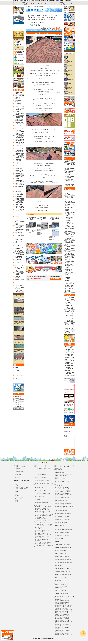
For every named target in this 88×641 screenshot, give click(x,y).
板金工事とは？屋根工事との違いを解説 (19, 106)
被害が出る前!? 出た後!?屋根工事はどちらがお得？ (70, 311)
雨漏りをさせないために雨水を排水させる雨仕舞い (63, 620)
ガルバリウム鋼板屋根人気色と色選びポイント (69, 174)
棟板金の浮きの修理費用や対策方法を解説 (19, 109)
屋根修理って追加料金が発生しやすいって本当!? (69, 324)
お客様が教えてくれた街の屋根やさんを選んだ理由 (23, 487)
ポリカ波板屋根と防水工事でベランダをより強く (70, 355)
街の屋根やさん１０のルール (19, 471)
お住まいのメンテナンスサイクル (60, 584)
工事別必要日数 (67, 246)
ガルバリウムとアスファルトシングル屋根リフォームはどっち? (19, 239)
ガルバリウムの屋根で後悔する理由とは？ (19, 245)
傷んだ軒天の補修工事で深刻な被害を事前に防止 (19, 123)
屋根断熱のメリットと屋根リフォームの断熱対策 (19, 280)
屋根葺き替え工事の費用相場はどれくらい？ (69, 199)
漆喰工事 (70, 65)
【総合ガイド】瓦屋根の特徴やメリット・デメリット (63, 504)
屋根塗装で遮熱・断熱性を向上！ (60, 553)
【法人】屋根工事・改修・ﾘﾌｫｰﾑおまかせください (70, 373)
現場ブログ (31, 6)
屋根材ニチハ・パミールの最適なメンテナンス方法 (70, 234)
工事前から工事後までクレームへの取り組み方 (69, 305)
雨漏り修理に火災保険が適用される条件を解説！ (69, 286)
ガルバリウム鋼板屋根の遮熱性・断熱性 (69, 172)
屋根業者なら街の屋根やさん (19, 497)
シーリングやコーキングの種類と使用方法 (19, 163)
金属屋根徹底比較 (58, 599)
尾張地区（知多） (18, 406)
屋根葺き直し (70, 79)
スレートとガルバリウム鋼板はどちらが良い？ (69, 161)
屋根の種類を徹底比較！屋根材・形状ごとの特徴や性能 (64, 506)
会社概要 (70, 3)
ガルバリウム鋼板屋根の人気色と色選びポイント (63, 501)
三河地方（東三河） (18, 398)
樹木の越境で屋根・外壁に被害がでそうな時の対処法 (70, 326)
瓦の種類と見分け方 (18, 204)
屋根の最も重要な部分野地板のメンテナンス (19, 216)
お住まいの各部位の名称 (19, 95)
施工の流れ (47, 3)
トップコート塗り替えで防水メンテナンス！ (19, 288)
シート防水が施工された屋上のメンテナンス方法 (19, 131)
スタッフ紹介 (17, 370)
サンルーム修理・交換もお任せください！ (69, 350)
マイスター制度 (17, 477)
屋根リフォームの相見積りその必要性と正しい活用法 (70, 300)
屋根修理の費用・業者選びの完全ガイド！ (19, 98)
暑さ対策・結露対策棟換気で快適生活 (61, 550)
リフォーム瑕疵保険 (18, 474)
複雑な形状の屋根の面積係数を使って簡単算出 (19, 176)
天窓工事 (70, 92)
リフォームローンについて (39, 512)
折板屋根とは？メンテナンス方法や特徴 (69, 226)
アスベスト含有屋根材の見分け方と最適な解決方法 (63, 562)
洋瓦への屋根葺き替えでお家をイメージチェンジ (19, 235)
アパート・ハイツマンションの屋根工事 (69, 368)
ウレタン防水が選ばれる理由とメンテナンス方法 (19, 128)
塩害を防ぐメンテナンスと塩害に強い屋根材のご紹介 (63, 609)
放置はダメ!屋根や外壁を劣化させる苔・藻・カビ (19, 230)
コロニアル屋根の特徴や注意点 (68, 220)
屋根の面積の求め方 (18, 173)
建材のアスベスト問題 (19, 212)
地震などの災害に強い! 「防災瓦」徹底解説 (69, 270)
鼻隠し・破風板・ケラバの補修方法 (19, 114)
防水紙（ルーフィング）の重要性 (60, 590)
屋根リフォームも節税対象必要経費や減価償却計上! (70, 375)
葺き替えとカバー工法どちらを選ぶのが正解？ (69, 207)
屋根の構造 (17, 111)
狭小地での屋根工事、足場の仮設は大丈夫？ (62, 487)
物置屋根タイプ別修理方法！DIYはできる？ (69, 347)
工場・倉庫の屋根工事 (69, 365)
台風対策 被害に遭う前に (39, 489)
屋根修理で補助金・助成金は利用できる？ (69, 291)
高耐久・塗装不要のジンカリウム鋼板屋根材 (19, 254)
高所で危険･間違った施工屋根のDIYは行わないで (19, 257)
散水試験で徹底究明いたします (40, 487)
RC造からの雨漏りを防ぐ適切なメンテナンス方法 (19, 265)
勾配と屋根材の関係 (18, 196)
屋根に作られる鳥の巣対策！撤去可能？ (69, 363)
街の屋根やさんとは (18, 468)
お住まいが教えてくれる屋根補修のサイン (69, 205)
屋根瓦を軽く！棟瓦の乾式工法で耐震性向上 (69, 265)
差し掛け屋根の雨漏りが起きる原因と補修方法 (19, 186)
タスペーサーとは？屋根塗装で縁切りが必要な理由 (63, 529)
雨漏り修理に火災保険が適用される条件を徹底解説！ (63, 634)
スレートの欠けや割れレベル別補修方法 (69, 218)
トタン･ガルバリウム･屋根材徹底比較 (19, 242)
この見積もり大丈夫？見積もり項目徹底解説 (69, 308)
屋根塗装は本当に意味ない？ (18, 101)
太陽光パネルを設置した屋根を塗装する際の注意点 (43, 542)
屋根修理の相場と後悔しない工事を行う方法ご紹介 (43, 506)
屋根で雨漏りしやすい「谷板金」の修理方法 (19, 202)
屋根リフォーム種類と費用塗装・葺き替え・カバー (70, 213)
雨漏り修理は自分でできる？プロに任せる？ (19, 103)
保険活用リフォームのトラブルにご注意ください (70, 329)
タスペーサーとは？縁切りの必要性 (18, 125)
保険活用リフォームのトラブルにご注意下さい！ (63, 606)
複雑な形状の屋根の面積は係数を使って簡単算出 (63, 547)
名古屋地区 (17, 400)
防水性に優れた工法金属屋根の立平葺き (18, 165)
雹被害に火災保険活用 (58, 631)
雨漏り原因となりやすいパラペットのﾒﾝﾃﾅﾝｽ (19, 134)
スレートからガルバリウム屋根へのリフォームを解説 (70, 164)
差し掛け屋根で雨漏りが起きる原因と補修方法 (62, 618)
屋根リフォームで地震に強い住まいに (41, 490)
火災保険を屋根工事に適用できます (40, 492)
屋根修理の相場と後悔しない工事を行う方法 (69, 197)
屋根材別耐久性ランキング (18, 224)
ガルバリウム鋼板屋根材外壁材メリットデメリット (70, 182)
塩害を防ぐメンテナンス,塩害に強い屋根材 (19, 227)
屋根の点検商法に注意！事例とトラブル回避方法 (69, 318)
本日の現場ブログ (18, 485)
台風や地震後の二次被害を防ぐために (69, 262)
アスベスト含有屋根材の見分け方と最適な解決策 (19, 210)
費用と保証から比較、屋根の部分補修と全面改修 (70, 202)
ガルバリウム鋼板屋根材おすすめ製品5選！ (69, 177)
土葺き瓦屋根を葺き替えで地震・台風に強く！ (19, 151)
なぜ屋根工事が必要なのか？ (69, 191)
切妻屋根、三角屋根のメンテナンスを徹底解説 (19, 184)
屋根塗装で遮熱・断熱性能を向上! (69, 280)
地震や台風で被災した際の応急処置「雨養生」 (19, 168)
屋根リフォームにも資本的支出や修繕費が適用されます (44, 514)
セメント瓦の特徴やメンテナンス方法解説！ (19, 145)
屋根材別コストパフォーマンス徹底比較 (19, 221)
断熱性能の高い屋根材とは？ (17, 277)
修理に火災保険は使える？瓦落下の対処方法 (70, 259)
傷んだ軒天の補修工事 (58, 580)
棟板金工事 (70, 83)
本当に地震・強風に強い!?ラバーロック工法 (62, 615)
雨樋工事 (70, 70)
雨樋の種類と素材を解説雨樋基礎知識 (19, 282)
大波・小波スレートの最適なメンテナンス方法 (19, 157)
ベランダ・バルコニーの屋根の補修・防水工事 (42, 493)
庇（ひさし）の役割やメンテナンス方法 (19, 268)
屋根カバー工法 (71, 61)
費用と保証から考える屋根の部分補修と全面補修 (43, 515)
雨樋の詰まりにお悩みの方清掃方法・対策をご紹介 (70, 357)
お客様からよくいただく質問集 (60, 478)
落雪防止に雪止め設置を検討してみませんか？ (42, 530)
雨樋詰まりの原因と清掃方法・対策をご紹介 (42, 536)
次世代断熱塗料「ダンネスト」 (67, 278)
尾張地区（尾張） (18, 404)
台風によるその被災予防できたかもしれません (70, 254)
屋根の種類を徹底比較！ (67, 210)
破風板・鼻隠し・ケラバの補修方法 (61, 522)
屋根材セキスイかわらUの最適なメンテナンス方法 (69, 236)
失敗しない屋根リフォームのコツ (69, 194)
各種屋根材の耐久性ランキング (60, 595)
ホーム (17, 3)
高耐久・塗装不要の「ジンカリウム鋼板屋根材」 (63, 568)
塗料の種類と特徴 (69, 385)
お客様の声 (40, 3)
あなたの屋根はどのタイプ (59, 471)
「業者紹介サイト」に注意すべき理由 (69, 332)
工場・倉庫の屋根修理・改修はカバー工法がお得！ (70, 352)
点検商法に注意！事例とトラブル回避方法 (42, 480)
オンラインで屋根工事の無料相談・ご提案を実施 (69, 297)
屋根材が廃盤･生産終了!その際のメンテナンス (19, 233)
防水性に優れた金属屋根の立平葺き (61, 603)
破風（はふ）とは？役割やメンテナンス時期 (19, 291)
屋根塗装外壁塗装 (70, 88)
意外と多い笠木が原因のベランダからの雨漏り (19, 120)
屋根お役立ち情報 (68, 251)
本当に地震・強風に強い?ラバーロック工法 (19, 171)
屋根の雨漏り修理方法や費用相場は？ (19, 262)
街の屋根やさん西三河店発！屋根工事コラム (22, 488)
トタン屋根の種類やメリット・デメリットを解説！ (63, 513)
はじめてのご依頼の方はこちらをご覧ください (42, 468)
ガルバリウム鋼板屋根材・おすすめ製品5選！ (62, 491)
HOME (27, 6)
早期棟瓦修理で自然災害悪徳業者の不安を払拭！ (19, 154)
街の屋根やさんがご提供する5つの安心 (24, 3)
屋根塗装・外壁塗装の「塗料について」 (61, 475)
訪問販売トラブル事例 (69, 315)
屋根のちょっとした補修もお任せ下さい (41, 477)
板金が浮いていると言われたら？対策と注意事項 (70, 321)
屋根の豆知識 (17, 218)
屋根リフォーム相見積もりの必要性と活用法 (42, 509)
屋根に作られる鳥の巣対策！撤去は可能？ (42, 539)
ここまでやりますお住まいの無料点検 (62, 3)
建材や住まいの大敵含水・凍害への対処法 (19, 194)
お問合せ (16, 378)
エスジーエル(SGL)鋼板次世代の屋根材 (19, 248)
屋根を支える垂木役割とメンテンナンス (19, 260)
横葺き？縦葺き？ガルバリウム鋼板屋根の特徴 (70, 180)
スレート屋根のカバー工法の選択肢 (70, 215)
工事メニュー (55, 3)
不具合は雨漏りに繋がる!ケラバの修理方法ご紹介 (19, 117)
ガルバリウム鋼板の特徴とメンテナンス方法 (19, 251)
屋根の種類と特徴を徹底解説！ (18, 93)
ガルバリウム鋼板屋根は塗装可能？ (69, 169)
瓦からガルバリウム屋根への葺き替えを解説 (69, 166)
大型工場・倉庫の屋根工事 (39, 496)
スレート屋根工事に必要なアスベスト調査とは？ (19, 285)
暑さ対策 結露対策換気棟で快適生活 (18, 191)
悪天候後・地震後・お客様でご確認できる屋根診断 (63, 474)
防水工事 (70, 74)
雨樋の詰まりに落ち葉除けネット (40, 537)
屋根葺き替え (70, 57)
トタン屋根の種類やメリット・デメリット (69, 223)
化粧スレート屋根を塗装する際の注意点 (68, 231)
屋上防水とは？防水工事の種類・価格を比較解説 (19, 140)
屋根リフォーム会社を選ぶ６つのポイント (70, 249)
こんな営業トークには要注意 (69, 313)
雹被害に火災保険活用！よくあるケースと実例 (69, 288)
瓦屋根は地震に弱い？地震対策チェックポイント (70, 267)
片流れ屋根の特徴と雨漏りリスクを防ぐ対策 (19, 181)
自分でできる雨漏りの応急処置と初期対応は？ (69, 283)
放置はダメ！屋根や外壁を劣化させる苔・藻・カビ (63, 611)
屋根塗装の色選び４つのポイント (68, 275)
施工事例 (32, 3)
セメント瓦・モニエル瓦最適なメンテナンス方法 (19, 148)
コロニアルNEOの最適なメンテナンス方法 (69, 239)
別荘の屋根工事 (67, 370)
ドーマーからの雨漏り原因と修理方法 (19, 271)
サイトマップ (17, 381)
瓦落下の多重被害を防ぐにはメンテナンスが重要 (69, 257)
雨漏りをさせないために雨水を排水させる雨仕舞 (19, 199)
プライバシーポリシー (19, 375)
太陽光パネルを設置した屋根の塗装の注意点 (69, 228)
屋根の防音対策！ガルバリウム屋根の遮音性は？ (70, 185)
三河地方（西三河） (18, 396)
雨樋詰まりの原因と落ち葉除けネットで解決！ (70, 360)
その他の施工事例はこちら (58, 240)
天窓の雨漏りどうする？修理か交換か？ (19, 274)
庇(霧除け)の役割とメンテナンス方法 (18, 160)
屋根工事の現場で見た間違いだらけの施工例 (69, 273)
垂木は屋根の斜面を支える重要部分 (40, 518)
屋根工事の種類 (69, 53)
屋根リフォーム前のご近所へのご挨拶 (68, 303)
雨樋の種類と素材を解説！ (39, 540)
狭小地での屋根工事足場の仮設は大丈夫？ (69, 242)
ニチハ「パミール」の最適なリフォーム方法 (62, 481)
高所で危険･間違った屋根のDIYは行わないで (62, 571)
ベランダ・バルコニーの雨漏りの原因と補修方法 (19, 143)
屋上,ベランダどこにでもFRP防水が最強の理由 (19, 137)
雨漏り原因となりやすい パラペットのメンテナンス (43, 524)
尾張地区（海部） (18, 402)
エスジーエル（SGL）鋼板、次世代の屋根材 (62, 602)
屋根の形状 (17, 178)
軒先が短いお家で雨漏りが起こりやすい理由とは (19, 207)
